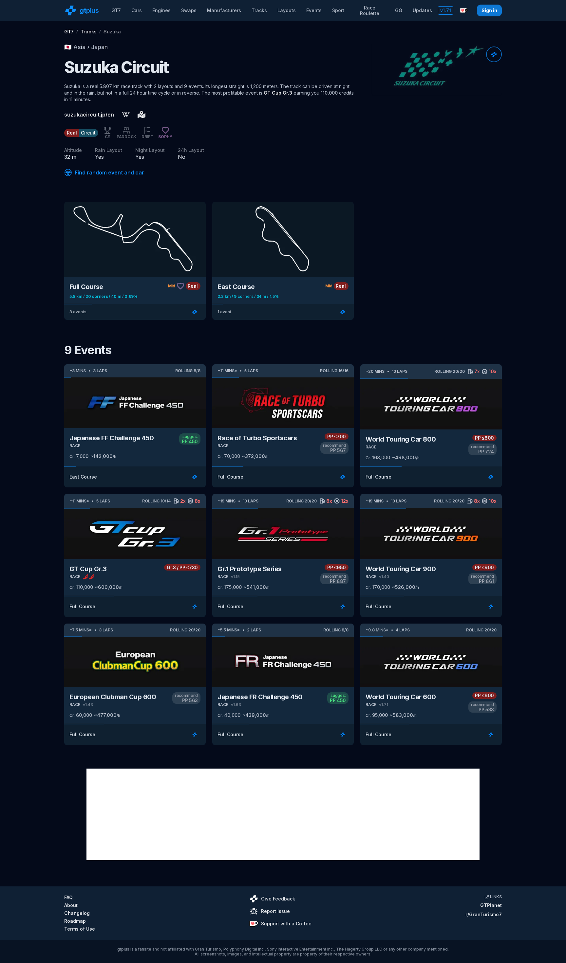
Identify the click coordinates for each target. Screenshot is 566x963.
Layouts (286, 10)
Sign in (489, 10)
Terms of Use (79, 929)
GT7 (116, 10)
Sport (338, 10)
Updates (422, 10)
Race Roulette (369, 10)
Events (314, 10)
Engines (161, 10)
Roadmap (75, 921)
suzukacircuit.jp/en (89, 114)
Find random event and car (109, 172)
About (71, 905)
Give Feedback (278, 898)
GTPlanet (491, 905)
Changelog (77, 913)
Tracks (259, 10)
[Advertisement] (283, 814)
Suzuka (112, 31)
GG (398, 10)
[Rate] (494, 54)
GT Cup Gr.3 (278, 93)
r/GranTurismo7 (483, 914)
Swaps (189, 10)
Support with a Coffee (286, 923)
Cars (136, 10)
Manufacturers (224, 10)
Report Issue (275, 911)
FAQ (68, 897)
